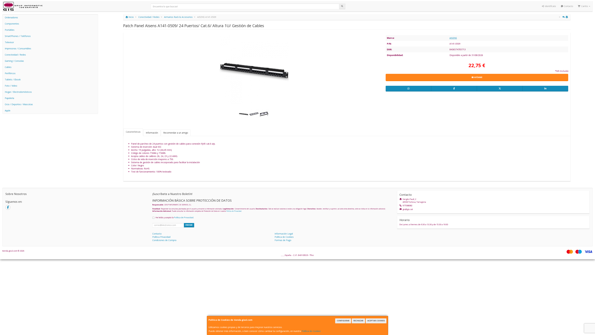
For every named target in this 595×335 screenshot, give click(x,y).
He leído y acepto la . (175, 217)
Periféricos (10, 73)
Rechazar (358, 320)
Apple (7, 110)
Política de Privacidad (233, 211)
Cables (8, 67)
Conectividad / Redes (15, 54)
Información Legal (284, 233)
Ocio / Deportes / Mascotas (19, 104)
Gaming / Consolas (14, 60)
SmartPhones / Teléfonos (18, 36)
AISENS (453, 37)
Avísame (478, 77)
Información (152, 132)
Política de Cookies (311, 331)
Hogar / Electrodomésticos (18, 91)
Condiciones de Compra (164, 240)
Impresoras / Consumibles (18, 48)
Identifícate (550, 6)
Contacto (568, 6)
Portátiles (9, 29)
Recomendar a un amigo (175, 132)
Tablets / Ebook (13, 79)
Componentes (12, 23)
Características (133, 131)
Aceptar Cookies (376, 320)
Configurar (343, 320)
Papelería (9, 98)
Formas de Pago (283, 240)
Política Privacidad (161, 236)
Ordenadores (11, 17)
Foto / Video (11, 85)
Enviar (188, 225)
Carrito (585, 6)
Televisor (9, 42)
